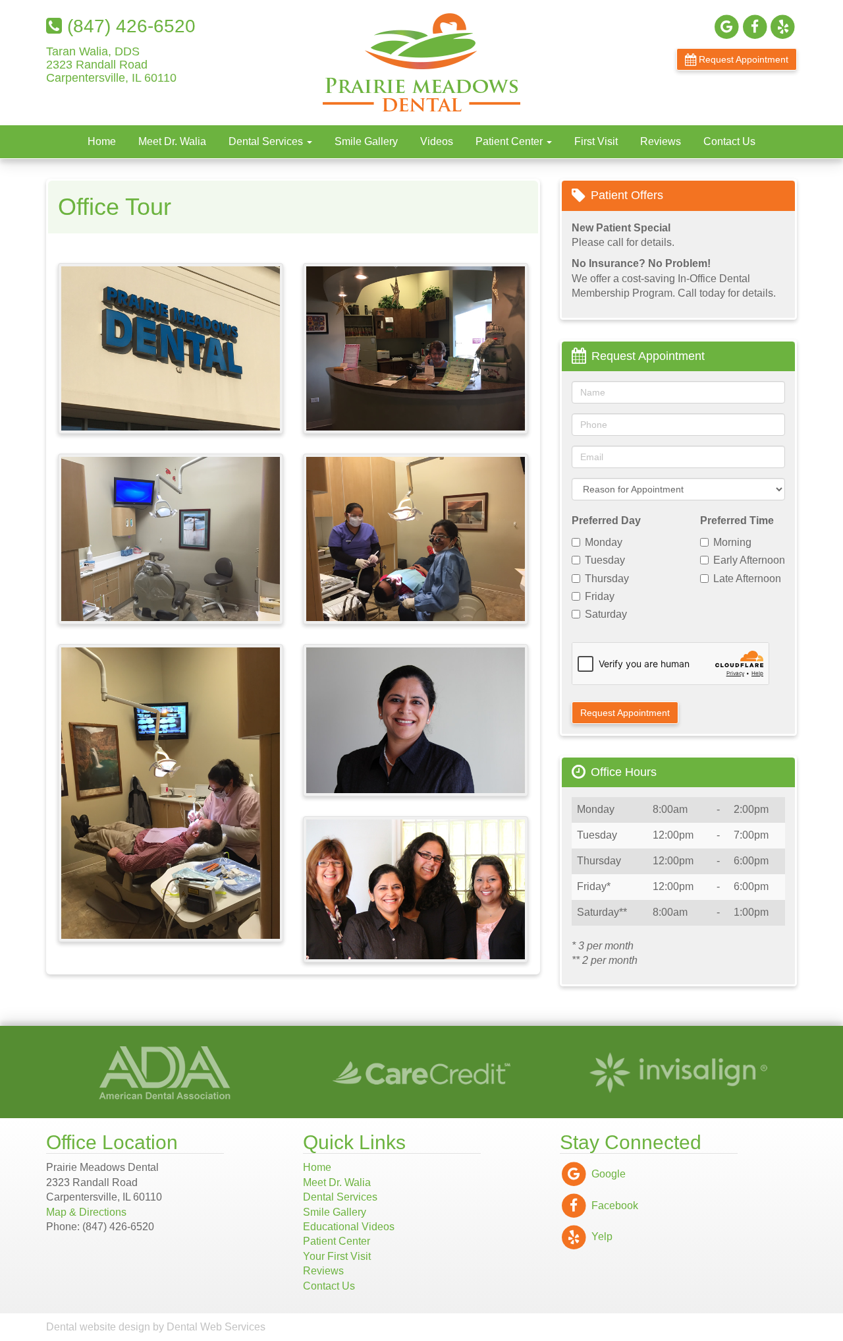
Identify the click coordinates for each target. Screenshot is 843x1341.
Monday (603, 542)
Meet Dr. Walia (172, 141)
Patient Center (510, 141)
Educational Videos (348, 1226)
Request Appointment (742, 59)
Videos (436, 141)
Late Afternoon (747, 578)
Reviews (660, 141)
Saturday (606, 614)
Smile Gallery (366, 141)
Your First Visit (337, 1256)
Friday (599, 596)
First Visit (596, 141)
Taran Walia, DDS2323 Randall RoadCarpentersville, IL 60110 (111, 64)
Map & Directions (86, 1212)
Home (102, 141)
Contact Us (729, 141)
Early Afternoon (749, 560)
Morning (732, 542)
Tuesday (605, 560)
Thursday (607, 578)
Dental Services (267, 141)
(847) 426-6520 (129, 26)
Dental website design (98, 1326)
